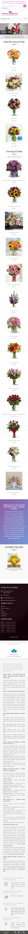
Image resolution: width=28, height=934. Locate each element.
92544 (12, 913)
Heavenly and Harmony (14, 466)
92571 (12, 909)
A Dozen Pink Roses (14, 388)
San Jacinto (21, 729)
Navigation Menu (5, 18)
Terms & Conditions (5, 608)
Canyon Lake (15, 922)
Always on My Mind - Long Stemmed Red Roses (14, 414)
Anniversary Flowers (8, 783)
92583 (19, 913)
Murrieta (13, 924)
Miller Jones (20, 763)
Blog (2, 610)
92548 (19, 911)
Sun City (17, 926)
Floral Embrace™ (14, 258)
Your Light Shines (14, 336)
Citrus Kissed (14, 362)
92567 (23, 913)
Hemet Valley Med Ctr (16, 882)
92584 (12, 908)
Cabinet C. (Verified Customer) (16, 854)
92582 (4, 726)
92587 (16, 911)
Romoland (18, 924)
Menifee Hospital (15, 759)
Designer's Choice (14, 232)
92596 (19, 908)
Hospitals (3, 612)
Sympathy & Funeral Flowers (10, 786)
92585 (15, 726)
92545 (16, 913)
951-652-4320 (6, 595)
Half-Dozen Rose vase (14, 440)
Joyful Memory (14, 310)
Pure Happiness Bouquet (14, 206)
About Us (3, 606)
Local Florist (3, 615)
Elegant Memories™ (14, 492)
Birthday (14, 143)
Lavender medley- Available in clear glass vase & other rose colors (14, 180)
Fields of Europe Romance (14, 284)
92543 (15, 724)
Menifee (11, 731)
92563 (23, 908)
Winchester (16, 927)
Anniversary (14, 118)
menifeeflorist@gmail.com (8, 597)
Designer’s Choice (7, 793)
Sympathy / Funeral (14, 93)
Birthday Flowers (7, 780)
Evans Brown (6, 764)
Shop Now (14, 70)
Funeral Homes (4, 613)
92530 (19, 909)
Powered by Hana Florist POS (14, 656)
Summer (14, 68)
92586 (23, 909)
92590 (16, 909)
